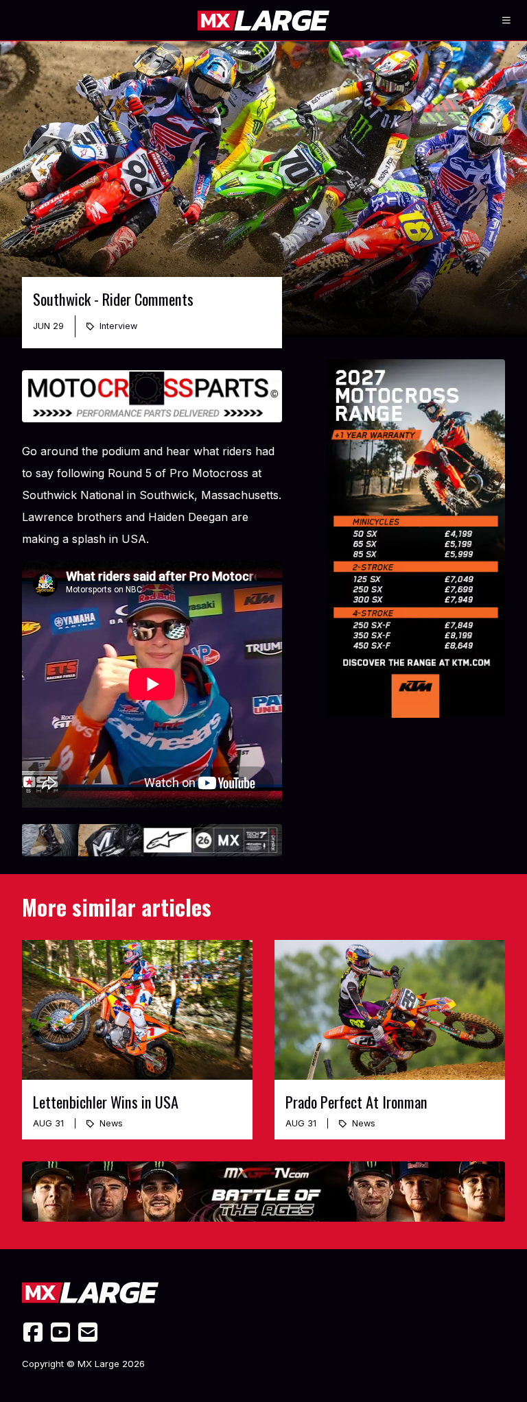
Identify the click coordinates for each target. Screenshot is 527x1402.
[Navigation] (506, 20)
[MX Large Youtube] (60, 1332)
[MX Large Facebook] (33, 1332)
